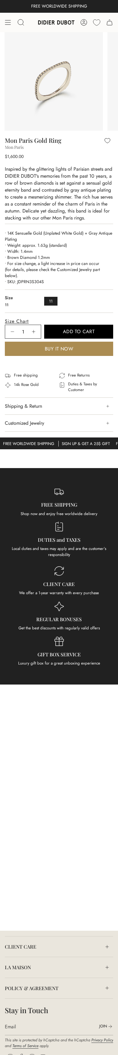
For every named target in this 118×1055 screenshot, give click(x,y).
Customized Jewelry (24, 423)
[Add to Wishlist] (107, 140)
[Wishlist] (96, 22)
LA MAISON (18, 967)
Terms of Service (25, 1046)
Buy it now (59, 348)
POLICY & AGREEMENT (31, 988)
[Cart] (109, 22)
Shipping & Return (23, 406)
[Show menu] (8, 22)
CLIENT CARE (20, 946)
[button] (59, 321)
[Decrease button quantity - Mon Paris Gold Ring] (12, 332)
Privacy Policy (102, 1040)
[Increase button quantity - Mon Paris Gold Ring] (34, 332)
